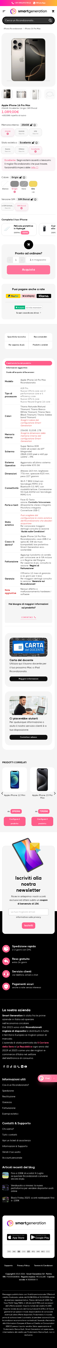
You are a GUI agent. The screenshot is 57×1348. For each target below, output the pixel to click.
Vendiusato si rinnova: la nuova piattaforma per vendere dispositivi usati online (32, 1188)
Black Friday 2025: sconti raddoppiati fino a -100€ (32, 1199)
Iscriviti (28, 925)
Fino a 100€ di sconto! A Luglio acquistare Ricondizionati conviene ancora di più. (29, 1176)
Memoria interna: (18, 124)
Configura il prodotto (14, 821)
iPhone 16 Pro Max (33, 29)
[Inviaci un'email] (15, 1066)
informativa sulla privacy (28, 917)
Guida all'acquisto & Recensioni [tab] (20, 372)
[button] (4, 11)
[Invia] (50, 20)
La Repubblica (24, 1046)
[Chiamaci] (18, 1066)
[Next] (52, 59)
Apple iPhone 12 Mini (14, 795)
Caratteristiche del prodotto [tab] (18, 363)
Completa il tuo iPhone (15, 219)
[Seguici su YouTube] (25, 1066)
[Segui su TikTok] (11, 1066)
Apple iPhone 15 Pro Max (42, 796)
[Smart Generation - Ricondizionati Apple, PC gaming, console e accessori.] (28, 11)
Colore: (13, 177)
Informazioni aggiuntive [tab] (16, 368)
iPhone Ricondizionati (13, 29)
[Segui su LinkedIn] (22, 1066)
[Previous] (5, 59)
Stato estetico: (19, 142)
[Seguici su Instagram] (8, 1066)
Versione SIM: (18, 199)
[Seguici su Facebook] (4, 1066)
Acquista (28, 269)
